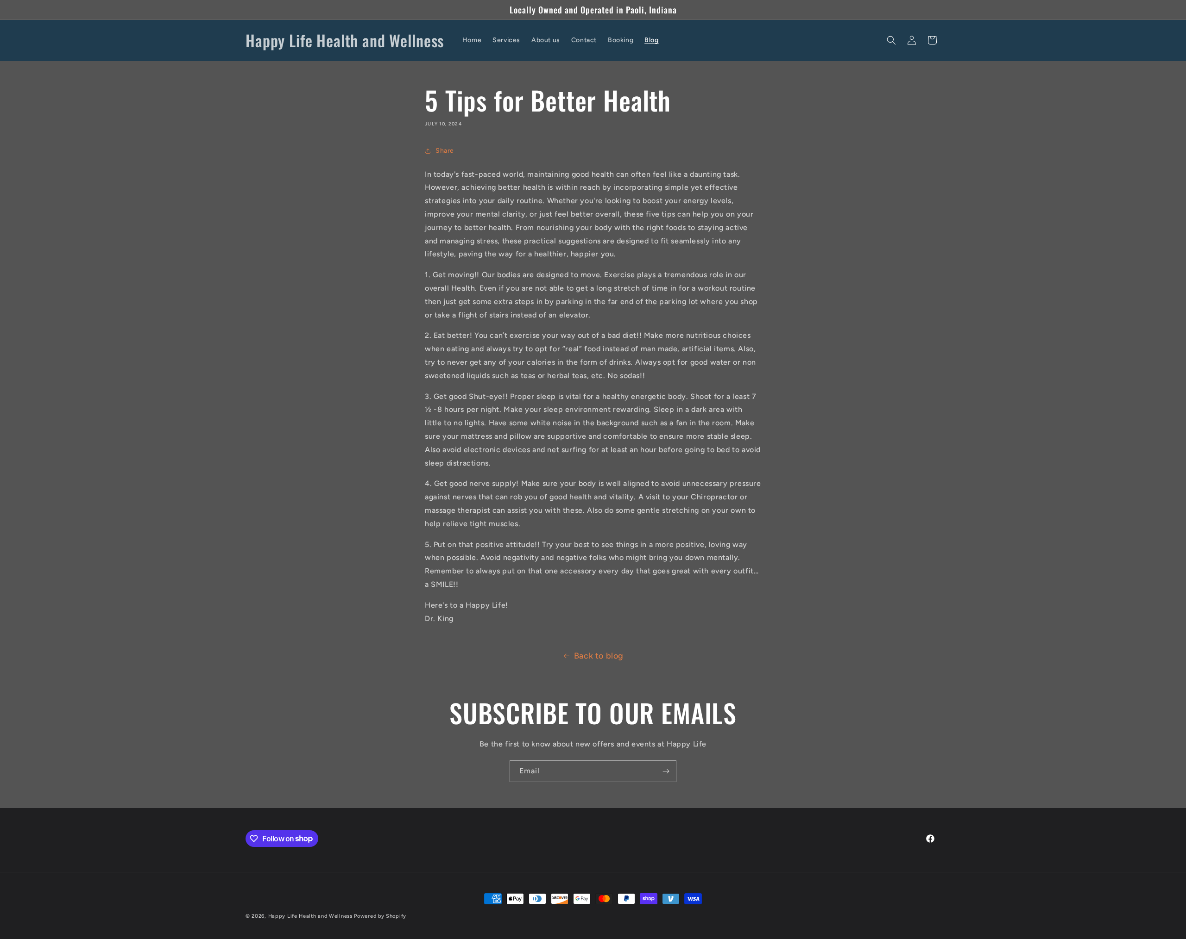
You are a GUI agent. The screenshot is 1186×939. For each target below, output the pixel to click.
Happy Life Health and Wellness (310, 916)
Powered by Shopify (380, 916)
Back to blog (599, 656)
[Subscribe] (666, 771)
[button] (891, 40)
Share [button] (444, 151)
